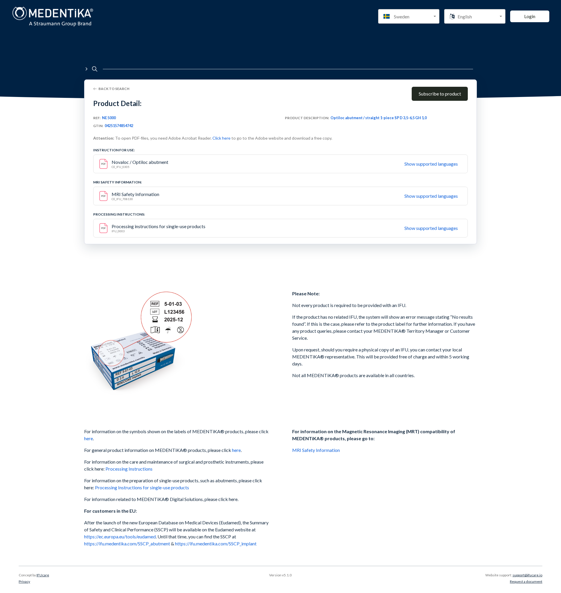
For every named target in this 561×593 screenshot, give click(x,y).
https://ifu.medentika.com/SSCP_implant (215, 543)
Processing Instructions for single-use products (142, 487)
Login (529, 16)
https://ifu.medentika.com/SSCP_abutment (127, 543)
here (88, 438)
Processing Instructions (129, 468)
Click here (221, 138)
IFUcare (43, 575)
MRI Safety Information (316, 450)
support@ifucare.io (527, 575)
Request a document (526, 581)
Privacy (24, 581)
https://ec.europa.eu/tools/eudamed (120, 536)
